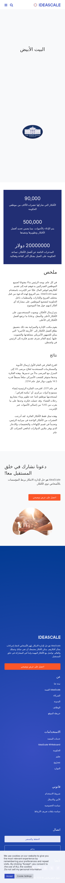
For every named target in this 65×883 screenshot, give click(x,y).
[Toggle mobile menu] (6, 5)
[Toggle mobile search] (11, 5)
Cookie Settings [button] (24, 876)
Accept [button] (9, 876)
